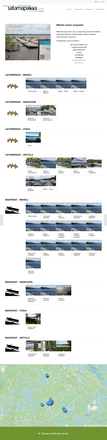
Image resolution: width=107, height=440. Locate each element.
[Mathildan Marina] (1, 220)
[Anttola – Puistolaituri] (94, 163)
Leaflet (87, 426)
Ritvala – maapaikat (46, 254)
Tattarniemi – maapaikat (92, 254)
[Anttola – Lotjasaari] (63, 163)
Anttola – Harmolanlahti (32, 171)
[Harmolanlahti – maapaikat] (33, 346)
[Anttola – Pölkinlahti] (79, 163)
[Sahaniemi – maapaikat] (63, 346)
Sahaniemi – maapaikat (62, 355)
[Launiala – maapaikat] (33, 225)
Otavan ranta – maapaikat (32, 327)
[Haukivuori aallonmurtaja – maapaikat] (33, 290)
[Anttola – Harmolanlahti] (33, 163)
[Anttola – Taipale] (48, 180)
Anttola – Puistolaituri (92, 171)
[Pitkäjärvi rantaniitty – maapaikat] (63, 225)
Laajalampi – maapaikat (92, 217)
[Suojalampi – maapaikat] (79, 245)
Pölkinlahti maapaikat (46, 355)
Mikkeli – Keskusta (46, 92)
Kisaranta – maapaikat (46, 299)
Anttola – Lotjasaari (61, 171)
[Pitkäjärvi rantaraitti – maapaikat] (79, 225)
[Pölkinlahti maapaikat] (48, 346)
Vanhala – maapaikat (61, 299)
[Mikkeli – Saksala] (79, 83)
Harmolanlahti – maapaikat (32, 355)
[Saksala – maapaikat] (63, 245)
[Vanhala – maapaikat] (63, 290)
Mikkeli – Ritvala (63, 91)
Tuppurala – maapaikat (31, 272)
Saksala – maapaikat (61, 254)
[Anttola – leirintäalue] (48, 163)
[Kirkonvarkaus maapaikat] (79, 208)
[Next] (46, 42)
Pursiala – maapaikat (92, 234)
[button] (49, 404)
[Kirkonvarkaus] (33, 83)
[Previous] (10, 42)
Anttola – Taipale (48, 189)
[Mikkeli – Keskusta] (48, 83)
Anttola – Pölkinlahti (76, 171)
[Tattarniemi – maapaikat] (94, 245)
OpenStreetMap (94, 426)
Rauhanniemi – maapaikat (32, 254)
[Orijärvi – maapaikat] (48, 225)
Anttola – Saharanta (31, 189)
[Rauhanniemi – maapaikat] (33, 245)
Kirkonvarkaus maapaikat (77, 217)
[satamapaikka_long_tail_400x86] (23, 9)
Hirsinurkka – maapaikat (47, 217)
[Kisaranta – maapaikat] (48, 290)
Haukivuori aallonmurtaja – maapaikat (32, 299)
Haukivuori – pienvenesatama (48, 119)
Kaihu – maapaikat (61, 217)
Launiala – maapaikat (31, 234)
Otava (29, 145)
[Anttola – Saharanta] (33, 180)
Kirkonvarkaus (32, 91)
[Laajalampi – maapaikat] (94, 208)
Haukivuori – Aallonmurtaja (32, 119)
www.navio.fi (79, 63)
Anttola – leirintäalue (46, 171)
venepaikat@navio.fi (79, 60)
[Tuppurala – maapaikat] (33, 263)
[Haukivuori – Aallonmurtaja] (33, 110)
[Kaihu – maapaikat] (63, 208)
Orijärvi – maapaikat (46, 234)
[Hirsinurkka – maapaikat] (48, 208)
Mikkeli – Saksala (78, 91)
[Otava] (33, 137)
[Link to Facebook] (103, 1)
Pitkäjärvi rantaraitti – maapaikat (76, 235)
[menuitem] (97, 1)
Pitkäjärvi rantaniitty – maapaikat (61, 235)
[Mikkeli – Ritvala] (63, 83)
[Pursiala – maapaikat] (94, 225)
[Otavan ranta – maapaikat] (33, 318)
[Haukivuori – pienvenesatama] (48, 110)
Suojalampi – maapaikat (77, 254)
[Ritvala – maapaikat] (48, 245)
